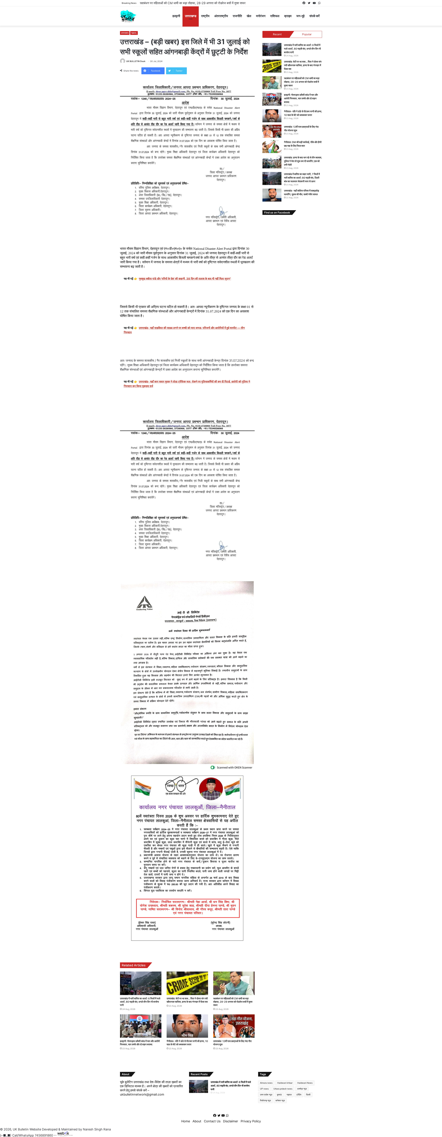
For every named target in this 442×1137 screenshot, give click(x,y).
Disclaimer (230, 1121)
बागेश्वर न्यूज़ (280, 1100)
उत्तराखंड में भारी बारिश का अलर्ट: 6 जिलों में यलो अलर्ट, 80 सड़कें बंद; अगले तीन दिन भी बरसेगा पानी (140, 1001)
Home (185, 1121)
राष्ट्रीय (205, 16)
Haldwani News (305, 1083)
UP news (264, 1088)
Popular (307, 34)
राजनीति (237, 16)
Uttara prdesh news (282, 1088)
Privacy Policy (251, 1121)
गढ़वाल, (134, 33)
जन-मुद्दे (300, 16)
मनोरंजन (260, 16)
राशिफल (274, 16)
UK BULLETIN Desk (135, 61)
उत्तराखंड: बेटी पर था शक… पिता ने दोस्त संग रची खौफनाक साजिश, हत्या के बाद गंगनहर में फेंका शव (302, 65)
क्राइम (287, 16)
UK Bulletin (21, 1129)
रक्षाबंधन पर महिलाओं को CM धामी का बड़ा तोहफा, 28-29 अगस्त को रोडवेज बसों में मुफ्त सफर (232, 1001)
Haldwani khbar (284, 1083)
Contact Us (212, 1121)
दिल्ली (308, 1094)
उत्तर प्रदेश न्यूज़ (266, 1094)
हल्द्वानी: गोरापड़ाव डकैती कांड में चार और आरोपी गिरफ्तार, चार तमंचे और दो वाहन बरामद (188, 3)
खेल (249, 16)
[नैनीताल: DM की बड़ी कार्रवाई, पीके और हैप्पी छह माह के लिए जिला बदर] (271, 146)
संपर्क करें (314, 16)
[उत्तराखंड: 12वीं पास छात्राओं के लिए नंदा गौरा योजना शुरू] (234, 1026)
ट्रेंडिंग (298, 1094)
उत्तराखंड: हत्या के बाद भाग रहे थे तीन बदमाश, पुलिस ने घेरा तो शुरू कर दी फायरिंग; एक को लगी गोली (303, 161)
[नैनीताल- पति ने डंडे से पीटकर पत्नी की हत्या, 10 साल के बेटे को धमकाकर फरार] (187, 1026)
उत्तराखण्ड (190, 16)
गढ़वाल (289, 1094)
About (197, 1121)
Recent (277, 34)
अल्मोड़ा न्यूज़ (302, 1088)
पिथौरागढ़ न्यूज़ (265, 1100)
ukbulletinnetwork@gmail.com (142, 1094)
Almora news (266, 1083)
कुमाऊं (279, 1094)
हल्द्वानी (176, 16)
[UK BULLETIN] (128, 16)
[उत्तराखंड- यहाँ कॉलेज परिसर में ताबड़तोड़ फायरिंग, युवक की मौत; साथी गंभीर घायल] (271, 195)
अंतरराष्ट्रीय (221, 16)
